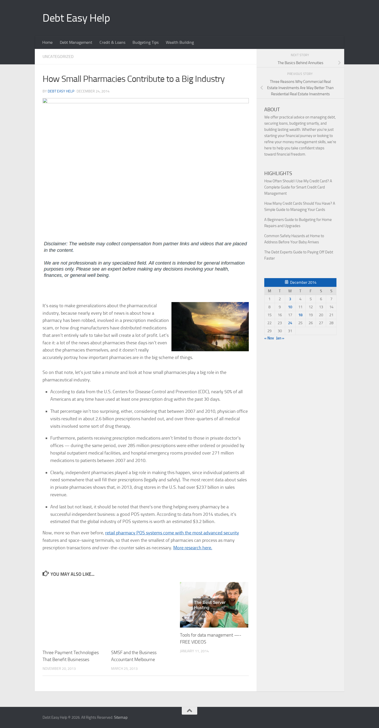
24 (290, 323)
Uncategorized (58, 56)
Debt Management (76, 42)
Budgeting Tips (146, 42)
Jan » (280, 338)
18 (300, 315)
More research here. (192, 548)
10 (290, 307)
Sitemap (121, 717)
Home (47, 42)
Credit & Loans (112, 42)
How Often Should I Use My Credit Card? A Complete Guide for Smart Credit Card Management (298, 187)
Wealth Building (180, 42)
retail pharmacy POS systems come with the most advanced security (172, 533)
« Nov (269, 338)
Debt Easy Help (76, 18)
